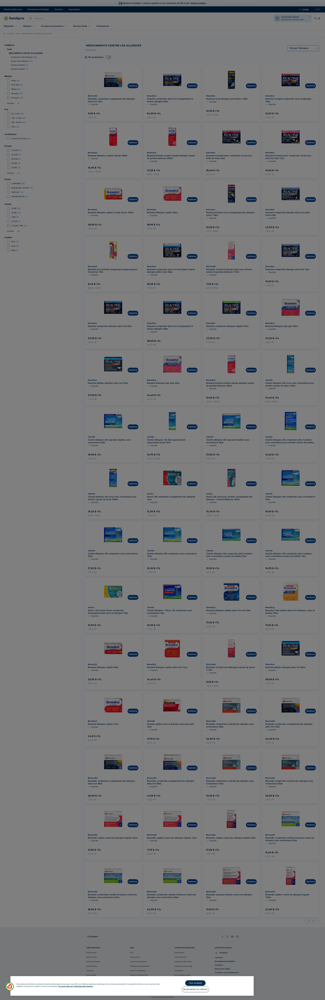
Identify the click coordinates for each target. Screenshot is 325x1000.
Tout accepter (195, 983)
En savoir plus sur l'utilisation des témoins (76, 986)
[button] (10, 986)
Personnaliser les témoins (195, 989)
